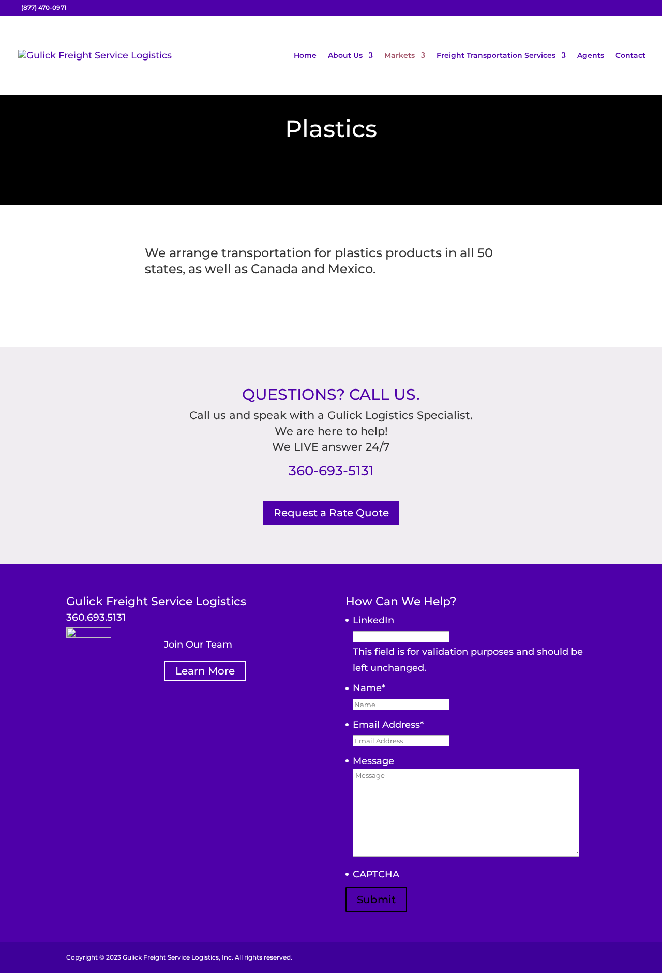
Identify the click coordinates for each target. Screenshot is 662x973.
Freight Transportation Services (496, 56)
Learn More (205, 671)
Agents (590, 56)
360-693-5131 (331, 470)
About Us (345, 56)
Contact (630, 56)
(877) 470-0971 (44, 7)
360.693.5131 (96, 617)
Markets (399, 56)
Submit (376, 899)
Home (305, 56)
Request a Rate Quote (331, 512)
